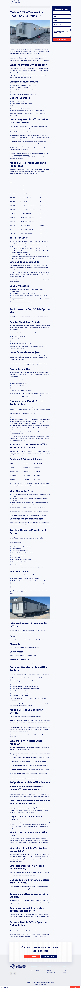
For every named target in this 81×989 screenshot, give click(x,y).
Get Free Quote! (49, 957)
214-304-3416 (32, 957)
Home (12, 7)
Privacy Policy (51, 982)
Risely (45, 984)
